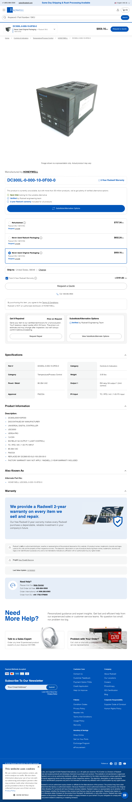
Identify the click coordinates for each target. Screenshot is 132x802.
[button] (22, 795)
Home (7, 38)
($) (122, 3)
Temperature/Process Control (43, 38)
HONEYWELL (63, 38)
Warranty (77, 725)
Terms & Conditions (50, 303)
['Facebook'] (111, 763)
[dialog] (22, 781)
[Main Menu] (4, 10)
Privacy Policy (52, 694)
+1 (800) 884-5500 (8, 3)
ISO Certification (111, 690)
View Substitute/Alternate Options (95, 336)
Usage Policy (78, 721)
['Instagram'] (115, 763)
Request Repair (36, 336)
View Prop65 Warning (26, 560)
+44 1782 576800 (40, 595)
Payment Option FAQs (82, 682)
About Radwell (110, 674)
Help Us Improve (80, 690)
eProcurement (79, 747)
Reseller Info (78, 713)
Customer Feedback (81, 678)
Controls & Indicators (21, 38)
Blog (106, 694)
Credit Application (80, 686)
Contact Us (78, 674)
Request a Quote (120, 29)
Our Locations (110, 678)
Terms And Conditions (82, 717)
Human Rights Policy (112, 709)
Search (125, 17)
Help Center (39, 585)
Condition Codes (80, 704)
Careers (107, 682)
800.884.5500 (68, 294)
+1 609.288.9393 (43, 592)
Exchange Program (81, 743)
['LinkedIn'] (120, 763)
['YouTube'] (124, 763)
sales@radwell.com (25, 3)
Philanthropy (109, 686)
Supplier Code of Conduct (115, 704)
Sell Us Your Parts (80, 739)
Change (42, 270)
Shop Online (78, 735)
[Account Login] (118, 10)
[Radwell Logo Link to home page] (15, 10)
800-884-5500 (42, 588)
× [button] (38, 767)
